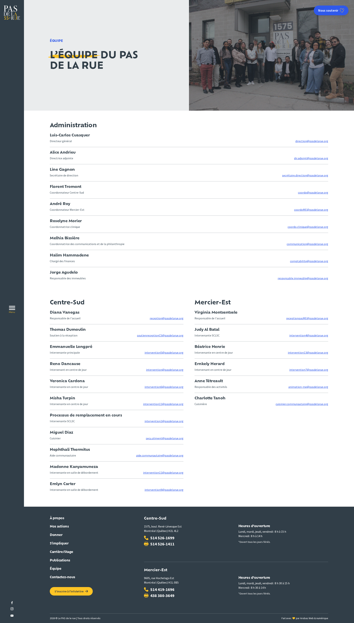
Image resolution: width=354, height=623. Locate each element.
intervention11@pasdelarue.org (163, 404)
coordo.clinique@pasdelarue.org (308, 227)
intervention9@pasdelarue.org (164, 490)
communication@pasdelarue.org (307, 244)
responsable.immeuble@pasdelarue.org (303, 278)
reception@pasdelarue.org (166, 318)
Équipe (55, 568)
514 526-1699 (162, 537)
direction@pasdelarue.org (311, 141)
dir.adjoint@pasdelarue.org (311, 158)
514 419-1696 (162, 589)
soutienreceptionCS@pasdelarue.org (160, 335)
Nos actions (59, 526)
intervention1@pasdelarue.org (164, 421)
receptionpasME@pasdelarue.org (307, 318)
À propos (57, 518)
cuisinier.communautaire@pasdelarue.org (302, 404)
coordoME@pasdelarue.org (311, 209)
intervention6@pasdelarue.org (164, 387)
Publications (60, 560)
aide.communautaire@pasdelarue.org (159, 455)
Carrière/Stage (61, 552)
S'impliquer (59, 543)
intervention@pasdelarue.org (164, 370)
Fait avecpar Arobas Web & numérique (305, 618)
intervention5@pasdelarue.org (164, 352)
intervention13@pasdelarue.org (308, 352)
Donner (56, 535)
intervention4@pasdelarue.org (308, 335)
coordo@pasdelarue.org (313, 192)
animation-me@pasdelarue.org (308, 387)
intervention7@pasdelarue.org (308, 370)
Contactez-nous (62, 577)
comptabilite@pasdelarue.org (309, 261)
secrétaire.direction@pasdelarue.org (305, 175)
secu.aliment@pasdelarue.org (164, 438)
